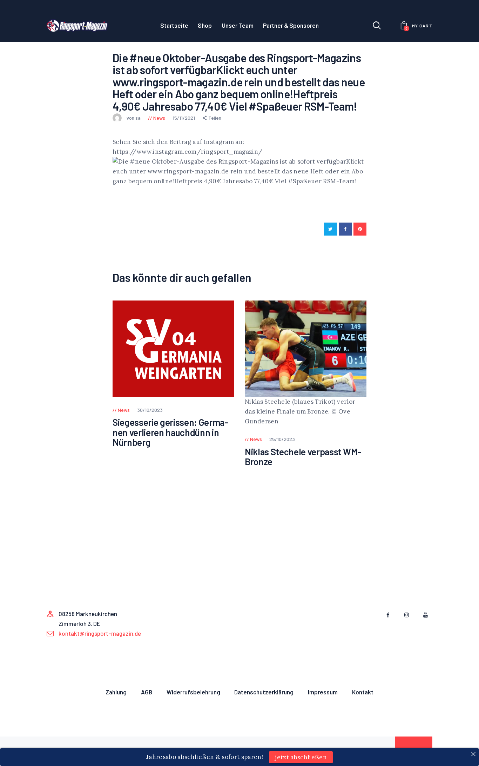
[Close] (473, 754)
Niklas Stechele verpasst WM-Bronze (303, 457)
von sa (134, 118)
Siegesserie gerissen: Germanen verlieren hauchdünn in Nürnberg (170, 432)
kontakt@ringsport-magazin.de (100, 633)
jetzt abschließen (301, 757)
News (159, 118)
